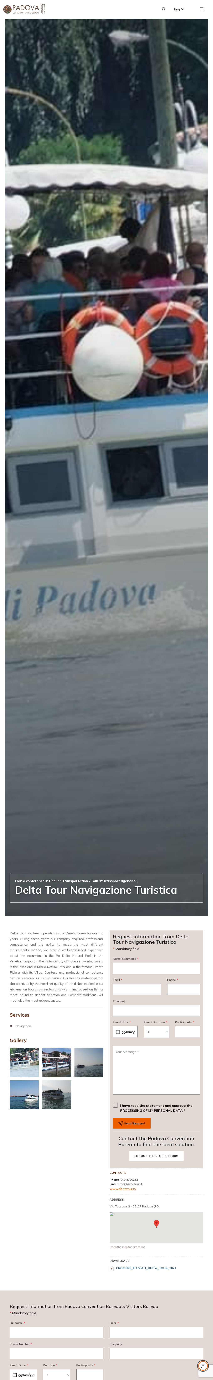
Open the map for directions (127, 1247)
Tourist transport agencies (113, 881)
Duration (50, 1365)
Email (117, 980)
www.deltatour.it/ (123, 1189)
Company (119, 1001)
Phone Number (21, 1344)
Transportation (75, 881)
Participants (184, 1022)
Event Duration (155, 1022)
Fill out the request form (156, 1156)
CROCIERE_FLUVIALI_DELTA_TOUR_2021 (145, 1268)
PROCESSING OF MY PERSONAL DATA (151, 1110)
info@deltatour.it (130, 1184)
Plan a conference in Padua (37, 881)
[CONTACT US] (203, 1366)
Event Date (19, 1365)
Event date (121, 1022)
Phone (172, 980)
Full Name (17, 1323)
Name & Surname (125, 959)
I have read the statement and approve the (156, 1108)
